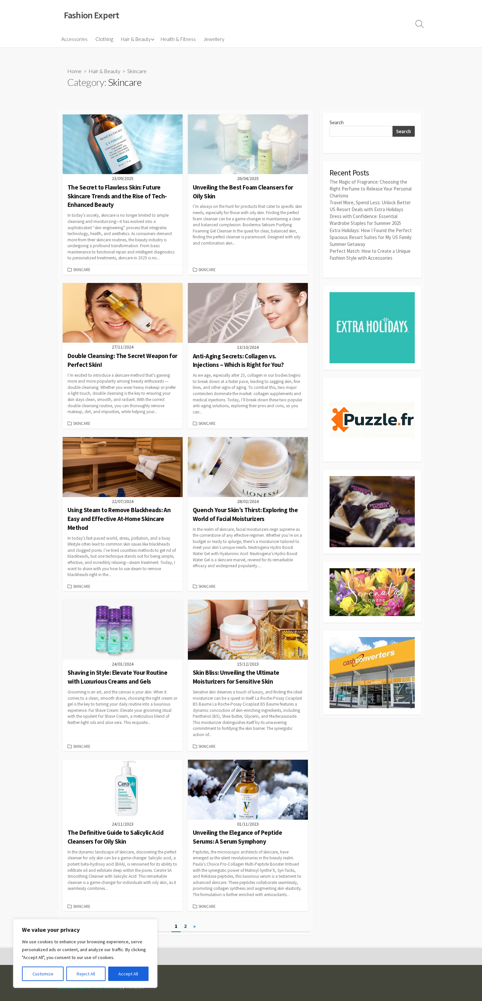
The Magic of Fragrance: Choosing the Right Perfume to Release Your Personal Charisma (371, 189)
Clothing (104, 39)
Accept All (128, 974)
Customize (42, 974)
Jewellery (214, 39)
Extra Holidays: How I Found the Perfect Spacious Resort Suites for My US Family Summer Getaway (371, 237)
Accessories (74, 39)
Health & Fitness (178, 39)
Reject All (86, 974)
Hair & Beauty (136, 39)
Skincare (81, 269)
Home (74, 71)
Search (337, 122)
